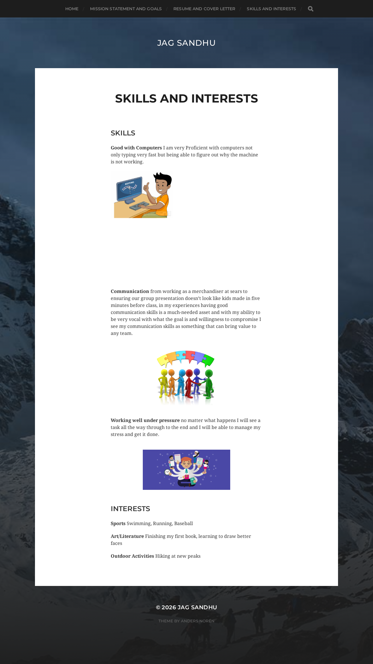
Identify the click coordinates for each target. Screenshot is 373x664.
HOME (72, 8)
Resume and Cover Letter (204, 8)
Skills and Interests (271, 8)
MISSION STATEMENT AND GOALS (126, 8)
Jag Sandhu (186, 43)
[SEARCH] (311, 9)
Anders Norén (197, 621)
